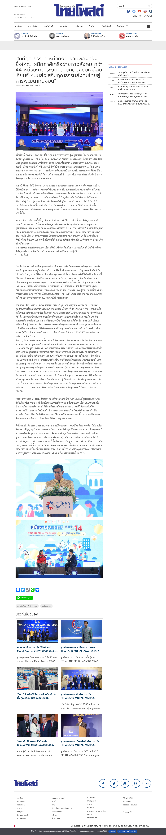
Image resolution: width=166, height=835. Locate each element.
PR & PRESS (128, 798)
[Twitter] (134, 11)
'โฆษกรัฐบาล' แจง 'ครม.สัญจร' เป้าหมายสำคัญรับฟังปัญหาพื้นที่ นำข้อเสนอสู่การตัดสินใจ (133, 95)
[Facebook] (128, 11)
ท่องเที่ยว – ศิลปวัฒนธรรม (62, 808)
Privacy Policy (129, 812)
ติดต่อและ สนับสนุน (130, 805)
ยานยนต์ (90, 807)
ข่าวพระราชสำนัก (23, 815)
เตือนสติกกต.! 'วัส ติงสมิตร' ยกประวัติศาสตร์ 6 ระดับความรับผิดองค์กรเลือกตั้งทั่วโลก (132, 81)
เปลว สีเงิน (33, 26)
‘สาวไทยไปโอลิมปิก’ (29, 36)
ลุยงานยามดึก (132, 36)
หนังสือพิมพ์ (106, 26)
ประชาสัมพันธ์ (57, 811)
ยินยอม (112, 831)
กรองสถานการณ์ (58, 798)
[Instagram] (145, 11)
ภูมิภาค (54, 815)
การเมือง (18, 26)
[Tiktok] (150, 11)
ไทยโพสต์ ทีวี (122, 26)
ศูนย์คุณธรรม (46, 606)
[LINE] (147, 783)
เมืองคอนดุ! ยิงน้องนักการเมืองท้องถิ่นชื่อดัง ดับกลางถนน (133, 88)
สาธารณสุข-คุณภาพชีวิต (96, 811)
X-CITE (90, 804)
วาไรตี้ (54, 801)
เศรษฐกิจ (63, 26)
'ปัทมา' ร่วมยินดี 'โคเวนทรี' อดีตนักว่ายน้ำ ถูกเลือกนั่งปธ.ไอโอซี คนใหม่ (37, 696)
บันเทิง (91, 26)
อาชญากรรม (92, 801)
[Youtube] (139, 11)
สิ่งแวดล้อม (56, 818)
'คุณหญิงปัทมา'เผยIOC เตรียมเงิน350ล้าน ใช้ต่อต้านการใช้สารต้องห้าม (36, 744)
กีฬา (53, 805)
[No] (163, 831)
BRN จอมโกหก (62, 36)
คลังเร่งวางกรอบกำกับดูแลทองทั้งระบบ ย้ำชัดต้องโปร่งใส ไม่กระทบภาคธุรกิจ (133, 102)
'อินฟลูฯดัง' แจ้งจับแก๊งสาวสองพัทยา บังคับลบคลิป (134, 74)
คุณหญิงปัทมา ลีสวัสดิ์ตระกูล (27, 606)
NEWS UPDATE (118, 68)
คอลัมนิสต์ (48, 26)
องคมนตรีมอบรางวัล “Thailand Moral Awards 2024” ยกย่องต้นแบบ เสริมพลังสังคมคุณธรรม (37, 651)
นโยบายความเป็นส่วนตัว (127, 831)
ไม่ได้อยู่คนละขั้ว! (98, 36)
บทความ (20, 808)
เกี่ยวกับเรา (127, 801)
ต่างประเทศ (78, 26)
